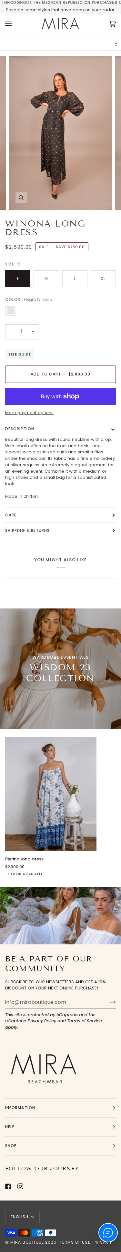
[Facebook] (8, 1186)
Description (19, 428)
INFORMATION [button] (20, 1107)
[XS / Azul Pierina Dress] (50, 794)
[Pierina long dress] (50, 794)
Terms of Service (84, 1021)
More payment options (29, 413)
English (20, 1217)
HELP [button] (10, 1126)
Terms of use (75, 1242)
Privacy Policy (42, 1021)
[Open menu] (15, 23)
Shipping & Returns (27, 530)
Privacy (103, 1242)
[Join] (107, 1002)
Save (11, 10)
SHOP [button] (11, 1145)
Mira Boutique (27, 1242)
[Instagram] (20, 1186)
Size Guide (19, 354)
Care (10, 515)
